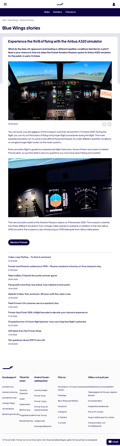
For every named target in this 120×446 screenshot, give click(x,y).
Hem (4, 20)
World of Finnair (27, 20)
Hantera (57, 12)
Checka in (70, 12)
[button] (5, 4)
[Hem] (60, 4)
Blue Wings (13, 20)
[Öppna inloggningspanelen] (114, 4)
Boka (47, 12)
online (34, 132)
